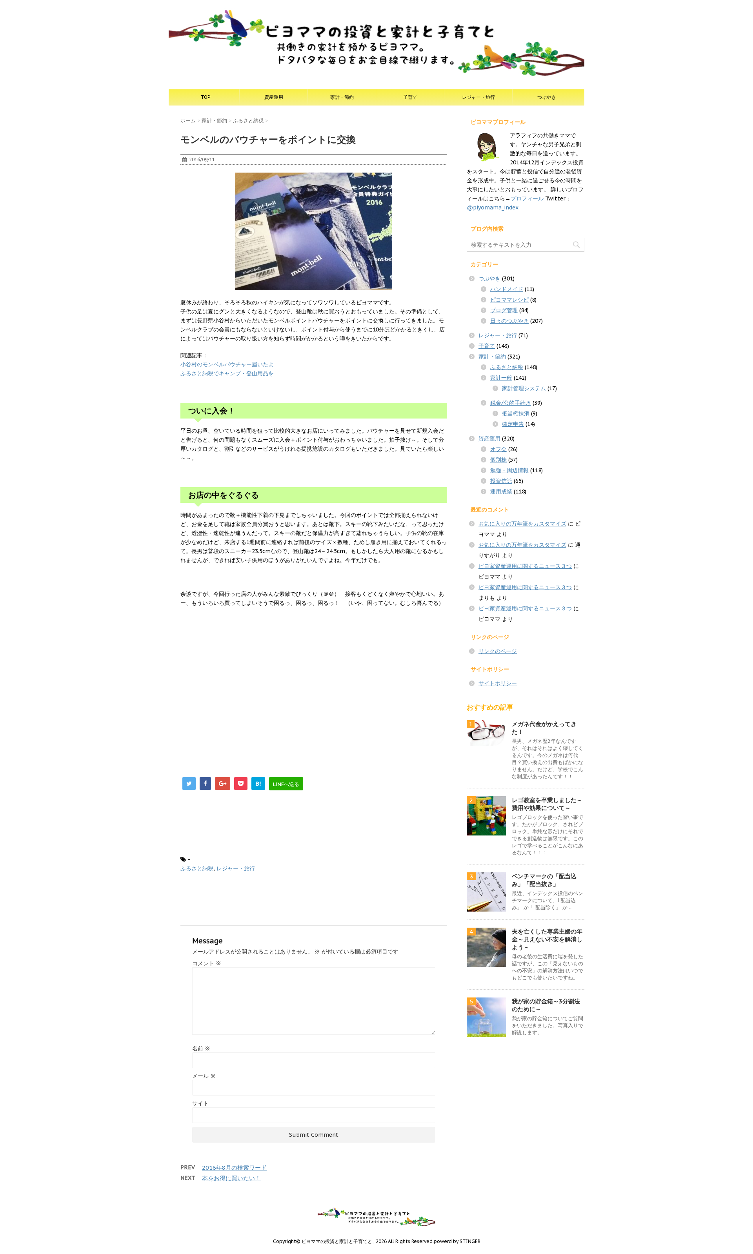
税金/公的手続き (510, 402)
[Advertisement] (246, 687)
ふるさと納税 (196, 868)
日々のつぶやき (509, 320)
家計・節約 (342, 97)
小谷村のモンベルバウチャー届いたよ (227, 364)
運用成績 (501, 491)
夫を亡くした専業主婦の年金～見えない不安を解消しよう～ (547, 939)
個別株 (498, 459)
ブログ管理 (504, 310)
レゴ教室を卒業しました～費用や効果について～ (547, 804)
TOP (205, 97)
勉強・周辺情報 (509, 470)
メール (204, 1075)
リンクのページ (497, 651)
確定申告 (513, 424)
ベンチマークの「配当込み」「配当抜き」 (544, 880)
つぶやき (546, 97)
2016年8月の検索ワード (234, 1167)
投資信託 (501, 480)
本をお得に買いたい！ (231, 1178)
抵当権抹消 (515, 413)
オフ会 (498, 449)
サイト (200, 1103)
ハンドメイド (506, 289)
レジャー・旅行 (478, 97)
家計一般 (501, 377)
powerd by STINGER (457, 1241)
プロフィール (527, 198)
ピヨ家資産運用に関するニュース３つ (525, 566)
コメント (206, 963)
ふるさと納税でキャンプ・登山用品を (227, 373)
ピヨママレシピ (509, 299)
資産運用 (273, 97)
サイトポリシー (497, 683)
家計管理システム (524, 388)
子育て (410, 97)
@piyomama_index (492, 207)
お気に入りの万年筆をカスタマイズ (522, 523)
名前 (201, 1048)
